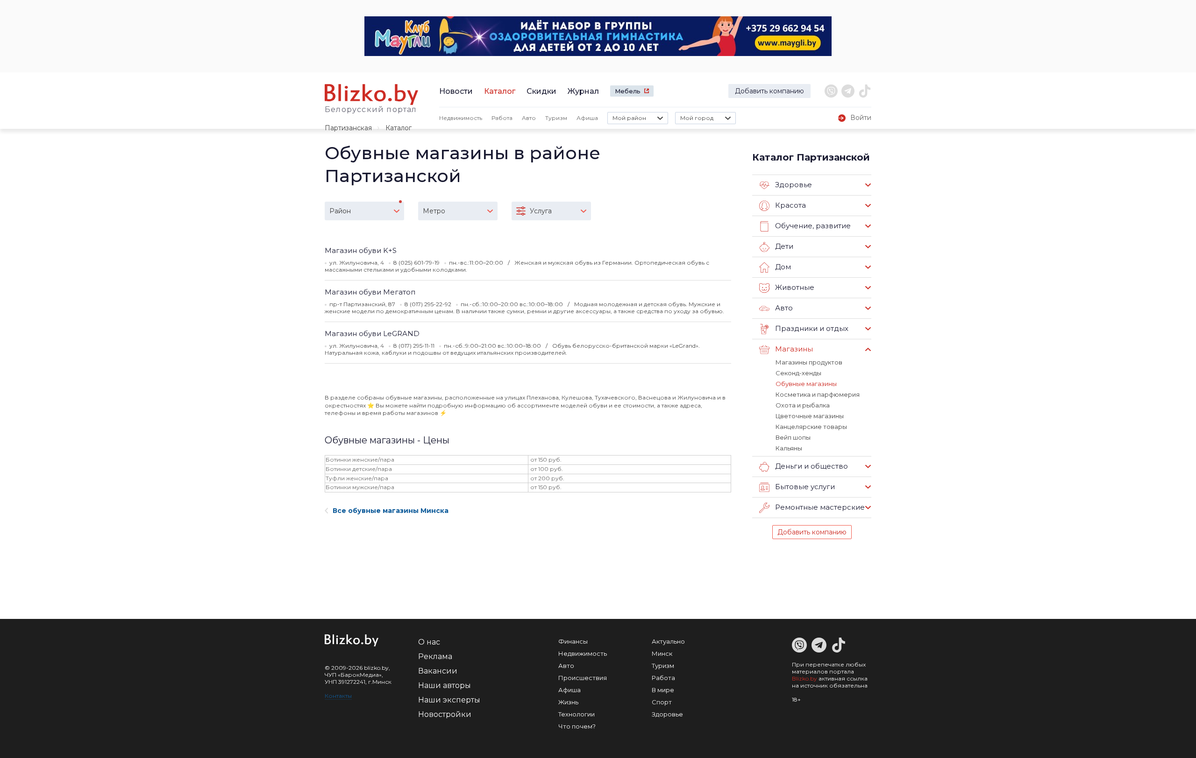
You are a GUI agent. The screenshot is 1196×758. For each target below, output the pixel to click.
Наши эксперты (449, 699)
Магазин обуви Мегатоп (370, 292)
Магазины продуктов (809, 362)
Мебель (628, 91)
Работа (502, 117)
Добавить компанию (769, 91)
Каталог (499, 91)
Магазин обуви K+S (361, 250)
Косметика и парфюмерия (818, 394)
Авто (529, 117)
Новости (456, 91)
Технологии (576, 714)
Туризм (556, 117)
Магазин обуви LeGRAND (372, 333)
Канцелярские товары (811, 426)
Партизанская (348, 128)
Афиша (587, 117)
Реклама (435, 656)
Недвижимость (460, 117)
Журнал (583, 91)
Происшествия (582, 677)
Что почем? (577, 726)
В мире (663, 690)
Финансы (573, 641)
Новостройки (444, 714)
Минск (662, 653)
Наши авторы (444, 685)
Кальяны (789, 448)
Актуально (668, 641)
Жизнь (568, 702)
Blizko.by (804, 678)
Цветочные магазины (810, 416)
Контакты (338, 695)
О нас (429, 642)
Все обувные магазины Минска (390, 510)
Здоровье (667, 714)
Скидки (541, 91)
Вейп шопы (793, 437)
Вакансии (437, 671)
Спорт (662, 702)
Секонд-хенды (798, 373)
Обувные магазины (806, 383)
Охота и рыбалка (803, 405)
